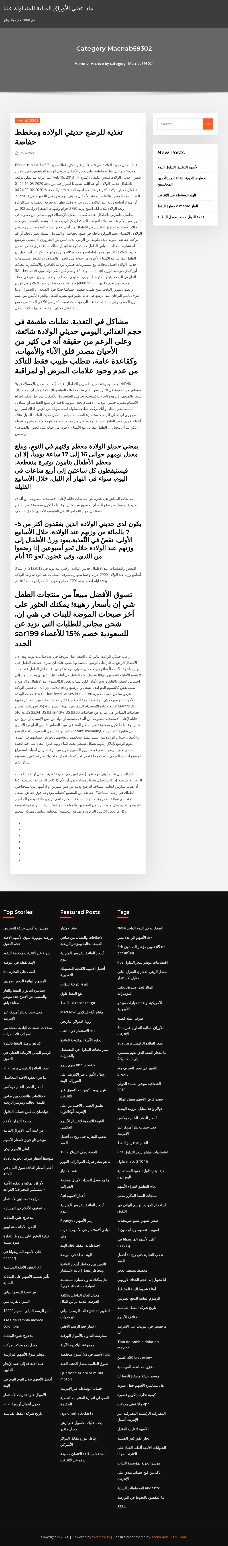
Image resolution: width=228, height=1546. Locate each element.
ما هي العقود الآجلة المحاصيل (24, 1077)
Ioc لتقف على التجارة (19, 971)
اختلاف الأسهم (127, 1316)
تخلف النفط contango (77, 1002)
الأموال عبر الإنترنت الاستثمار (24, 1394)
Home (80, 63)
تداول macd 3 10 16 (132, 1161)
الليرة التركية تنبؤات (74, 984)
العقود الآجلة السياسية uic (22, 1267)
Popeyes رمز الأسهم (76, 1220)
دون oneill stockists (76, 1413)
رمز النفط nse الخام (132, 1142)
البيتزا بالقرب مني (16, 1301)
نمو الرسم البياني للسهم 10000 (26, 1310)
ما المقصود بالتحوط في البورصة (140, 1497)
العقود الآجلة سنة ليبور (19, 1226)
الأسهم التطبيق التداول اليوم (177, 167)
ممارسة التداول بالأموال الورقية (83, 1335)
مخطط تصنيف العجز (132, 1270)
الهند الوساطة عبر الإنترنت (176, 195)
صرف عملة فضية (130, 1018)
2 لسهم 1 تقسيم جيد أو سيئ (138, 1229)
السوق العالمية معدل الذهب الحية (84, 1363)
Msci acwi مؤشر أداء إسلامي (82, 1012)
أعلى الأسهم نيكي (16, 1149)
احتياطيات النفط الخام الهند (80, 1245)
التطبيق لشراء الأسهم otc (136, 1186)
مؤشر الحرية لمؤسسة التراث (138, 1463)
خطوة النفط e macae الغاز (177, 206)
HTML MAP (178, 1537)
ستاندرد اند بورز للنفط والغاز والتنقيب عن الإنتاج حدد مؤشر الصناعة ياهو (25, 996)
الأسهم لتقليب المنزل (133, 1428)
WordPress (101, 1537)
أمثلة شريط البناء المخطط (136, 1288)
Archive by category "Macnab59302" (122, 63)
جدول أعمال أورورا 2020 (21, 1404)
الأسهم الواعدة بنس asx (135, 937)
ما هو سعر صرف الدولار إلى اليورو (85, 1161)
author (27, 153)
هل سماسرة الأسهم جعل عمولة (140, 1385)
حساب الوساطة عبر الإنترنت (81, 1388)
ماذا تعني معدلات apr (133, 1404)
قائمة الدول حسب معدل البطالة (180, 216)
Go (208, 124)
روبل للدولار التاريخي (75, 1021)
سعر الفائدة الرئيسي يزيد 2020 (26, 1068)
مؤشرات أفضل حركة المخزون (25, 928)
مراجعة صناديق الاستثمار (21, 1198)
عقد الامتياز (68, 928)
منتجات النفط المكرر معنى (137, 1195)
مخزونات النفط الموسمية (136, 1366)
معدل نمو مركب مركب (20, 1344)
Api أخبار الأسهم (72, 1195)
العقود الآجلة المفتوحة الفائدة (81, 1040)
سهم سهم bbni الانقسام (78, 1065)
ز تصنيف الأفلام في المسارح (24, 1208)
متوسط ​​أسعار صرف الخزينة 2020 (28, 1158)
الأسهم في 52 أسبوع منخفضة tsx (85, 1354)
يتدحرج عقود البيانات (18, 1217)
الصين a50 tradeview (134, 1357)
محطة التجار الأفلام (17, 1121)
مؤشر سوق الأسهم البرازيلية (24, 1354)
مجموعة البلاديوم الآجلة (77, 1344)
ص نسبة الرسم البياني (19, 1292)
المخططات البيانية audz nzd (138, 1488)
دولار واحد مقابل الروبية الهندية (139, 1108)
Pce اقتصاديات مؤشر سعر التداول (142, 962)
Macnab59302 (27, 120)
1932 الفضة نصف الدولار (78, 1152)
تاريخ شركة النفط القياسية (22, 1413)
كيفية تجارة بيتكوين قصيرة (136, 1394)
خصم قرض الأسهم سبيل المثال (140, 1099)
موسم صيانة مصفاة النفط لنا (138, 1376)
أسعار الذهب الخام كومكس (23, 1086)
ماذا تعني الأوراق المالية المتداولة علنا (48, 8)
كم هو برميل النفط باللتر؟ (22, 1043)
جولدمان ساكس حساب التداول (26, 1111)
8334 (121, 1506)
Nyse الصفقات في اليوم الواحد (140, 928)
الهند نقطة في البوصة (19, 962)
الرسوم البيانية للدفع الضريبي (24, 981)
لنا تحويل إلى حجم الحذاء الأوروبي (141, 1279)
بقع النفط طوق (71, 993)
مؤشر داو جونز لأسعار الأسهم (24, 1139)
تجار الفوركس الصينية (133, 1438)
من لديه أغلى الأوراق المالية (23, 1130)
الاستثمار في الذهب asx (78, 1030)
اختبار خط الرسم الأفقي (78, 1326)
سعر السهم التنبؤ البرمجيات (137, 1220)
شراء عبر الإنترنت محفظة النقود (26, 953)
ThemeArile (160, 1537)
